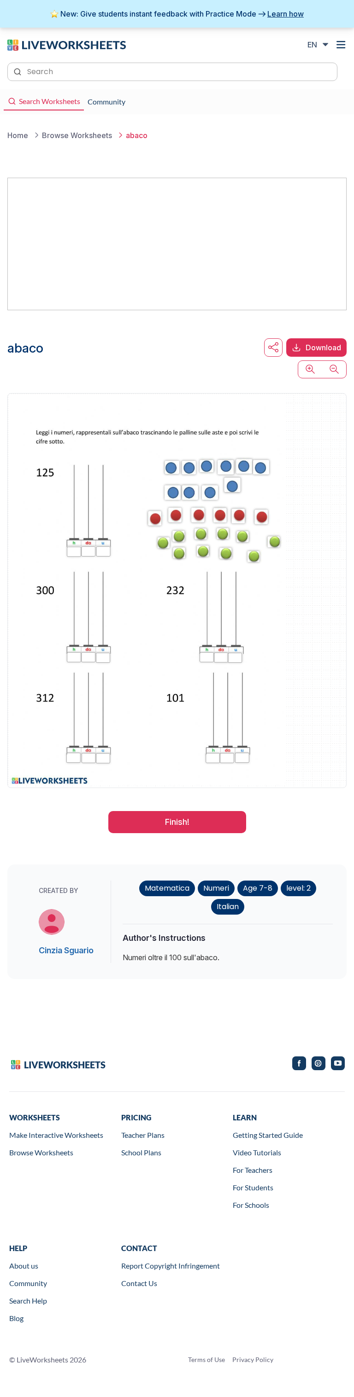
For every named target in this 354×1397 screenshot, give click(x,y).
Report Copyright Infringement (170, 1265)
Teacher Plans (143, 1134)
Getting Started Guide (268, 1134)
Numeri (216, 888)
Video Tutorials (257, 1152)
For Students (253, 1187)
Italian (228, 906)
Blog (16, 1318)
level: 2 (298, 888)
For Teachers (252, 1169)
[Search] (18, 71)
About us (23, 1265)
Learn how (285, 13)
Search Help (28, 1300)
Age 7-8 (257, 888)
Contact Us (139, 1283)
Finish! (177, 822)
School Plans (141, 1152)
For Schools (251, 1204)
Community (28, 1283)
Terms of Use (206, 1359)
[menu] (341, 44)
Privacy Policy (252, 1359)
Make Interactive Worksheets (56, 1134)
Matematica (167, 888)
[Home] (66, 44)
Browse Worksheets (41, 1152)
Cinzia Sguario (66, 950)
